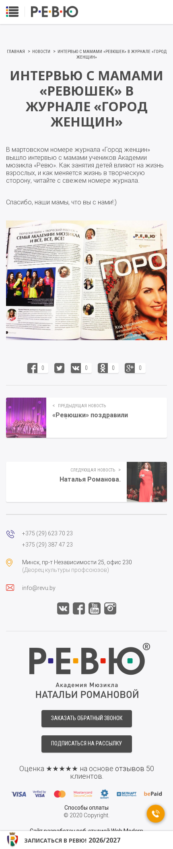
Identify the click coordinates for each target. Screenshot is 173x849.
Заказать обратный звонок (86, 718)
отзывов (129, 768)
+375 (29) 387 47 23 (47, 544)
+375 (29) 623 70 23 (47, 533)
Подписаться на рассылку (86, 743)
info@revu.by (39, 588)
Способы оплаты (86, 807)
